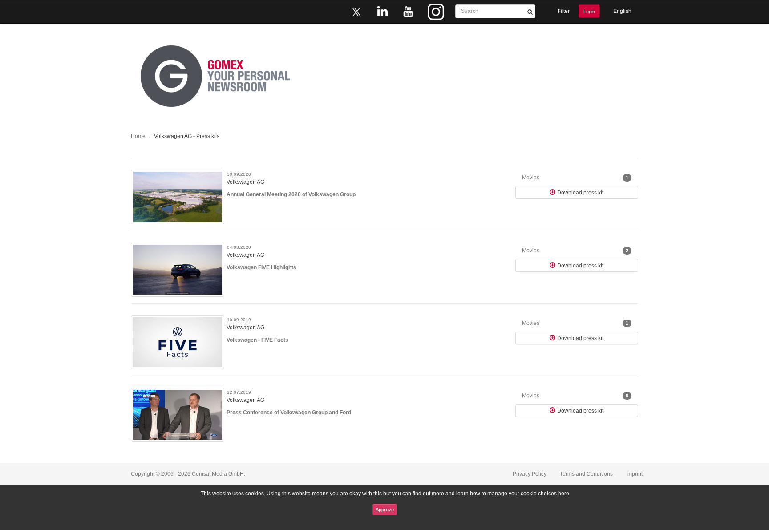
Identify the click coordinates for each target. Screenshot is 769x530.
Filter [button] (564, 11)
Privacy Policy (529, 474)
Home (138, 136)
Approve (385, 509)
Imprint (634, 474)
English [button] (622, 11)
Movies (575, 177)
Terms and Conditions (586, 474)
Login (589, 11)
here (563, 493)
